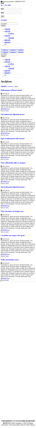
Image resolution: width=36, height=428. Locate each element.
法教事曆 (11, 38)
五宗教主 (11, 33)
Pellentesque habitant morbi (11, 90)
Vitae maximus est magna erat (12, 211)
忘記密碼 (4, 20)
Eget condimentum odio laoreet (12, 138)
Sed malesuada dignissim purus (13, 114)
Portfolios (10, 86)
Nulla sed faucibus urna (10, 260)
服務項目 (7, 40)
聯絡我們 (7, 42)
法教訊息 (7, 36)
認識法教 (7, 31)
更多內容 (4, 109)
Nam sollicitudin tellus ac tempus (13, 163)
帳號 (2, 9)
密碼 (2, 13)
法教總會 (7, 29)
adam (7, 111)
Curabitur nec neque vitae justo (13, 235)
